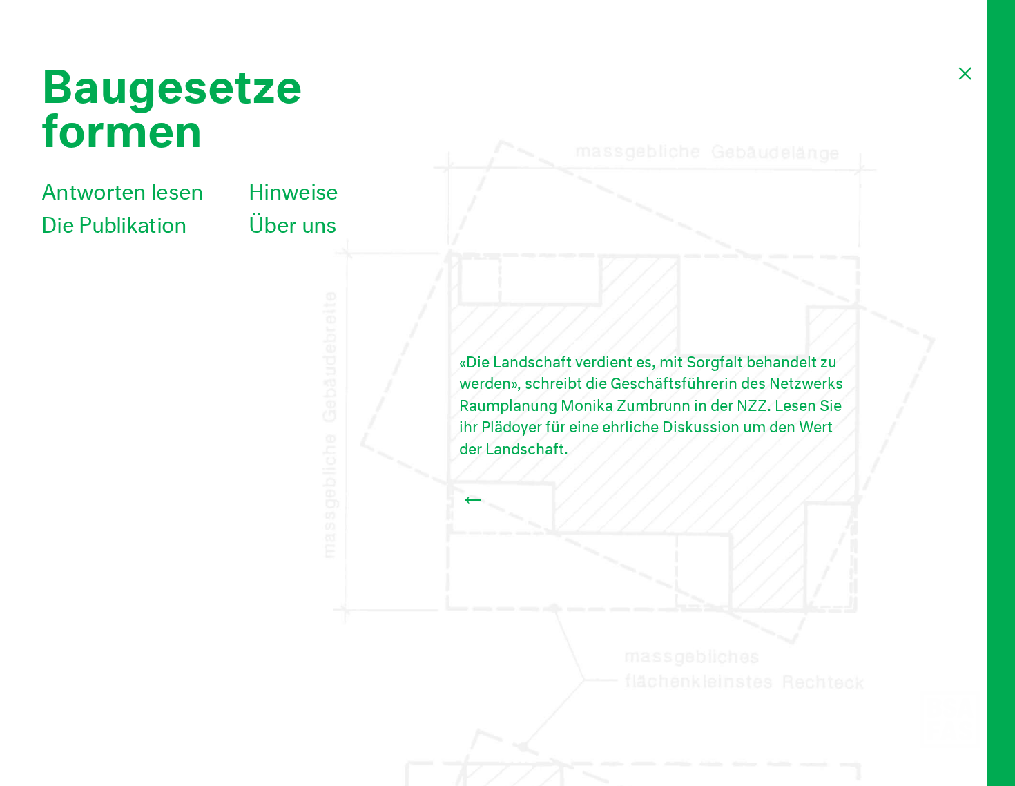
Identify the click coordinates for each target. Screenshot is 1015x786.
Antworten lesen (122, 188)
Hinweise (293, 188)
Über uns (292, 221)
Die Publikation (114, 221)
